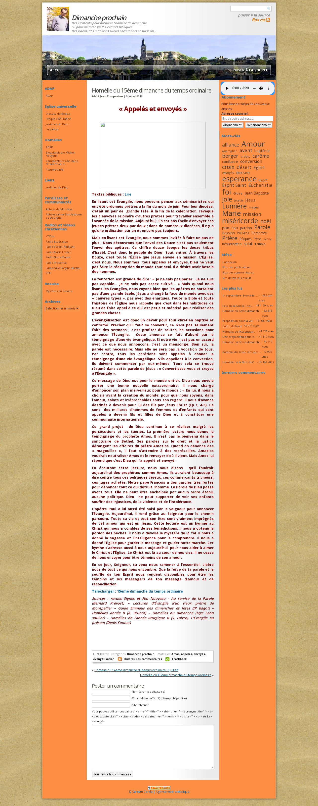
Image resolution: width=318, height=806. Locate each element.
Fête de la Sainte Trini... (237, 305)
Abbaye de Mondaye (59, 209)
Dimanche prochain (140, 654)
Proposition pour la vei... (238, 321)
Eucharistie (260, 185)
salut (248, 243)
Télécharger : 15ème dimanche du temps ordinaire (137, 591)
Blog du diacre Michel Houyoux (60, 154)
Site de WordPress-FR (236, 278)
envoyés (199, 654)
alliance (230, 144)
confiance (230, 161)
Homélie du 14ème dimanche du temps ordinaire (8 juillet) (136, 670)
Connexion (229, 262)
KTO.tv (50, 236)
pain (225, 227)
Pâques (245, 238)
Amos (175, 654)
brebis (245, 156)
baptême (262, 150)
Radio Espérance (57, 241)
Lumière (234, 206)
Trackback (179, 659)
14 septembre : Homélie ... (240, 295)
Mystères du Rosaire (59, 291)
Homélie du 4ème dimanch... (241, 311)
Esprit (263, 180)
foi (226, 192)
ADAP (49, 96)
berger (230, 155)
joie (227, 199)
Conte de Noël (231, 326)
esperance (239, 178)
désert (244, 167)
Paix (234, 227)
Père (257, 239)
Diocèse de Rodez (58, 113)
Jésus (250, 200)
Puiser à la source (254, 14)
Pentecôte (259, 233)
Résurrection (231, 244)
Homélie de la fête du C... (239, 362)
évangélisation (103, 659)
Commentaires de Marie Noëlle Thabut (62, 162)
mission (252, 213)
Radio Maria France (58, 252)
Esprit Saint (234, 185)
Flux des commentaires (238, 272)
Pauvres (243, 233)
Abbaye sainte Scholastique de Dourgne (64, 215)
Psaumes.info (55, 169)
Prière (229, 238)
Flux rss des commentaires (143, 659)
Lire (128, 194)
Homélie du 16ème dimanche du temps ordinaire (175, 675)
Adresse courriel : (235, 113)
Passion (228, 232)
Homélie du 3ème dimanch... (241, 342)
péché (267, 239)
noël (265, 221)
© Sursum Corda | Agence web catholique (159, 792)
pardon (246, 227)
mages (254, 207)
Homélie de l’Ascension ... (239, 331)
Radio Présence (56, 262)
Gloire (237, 193)
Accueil (57, 70)
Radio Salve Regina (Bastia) (63, 268)
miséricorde (240, 220)
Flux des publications (236, 267)
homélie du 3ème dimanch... (241, 352)
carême (260, 155)
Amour (253, 144)
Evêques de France (58, 119)
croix (228, 167)
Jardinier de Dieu (57, 124)
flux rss (258, 19)
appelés (186, 654)
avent (245, 150)
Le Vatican (52, 129)
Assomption (229, 151)
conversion (251, 161)
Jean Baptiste (257, 193)
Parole (262, 227)
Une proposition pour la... (239, 337)
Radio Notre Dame (58, 257)
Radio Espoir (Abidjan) (60, 247)
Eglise (259, 167)
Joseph (238, 200)
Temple (260, 244)
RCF (48, 273)
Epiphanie (243, 173)
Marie (231, 213)
